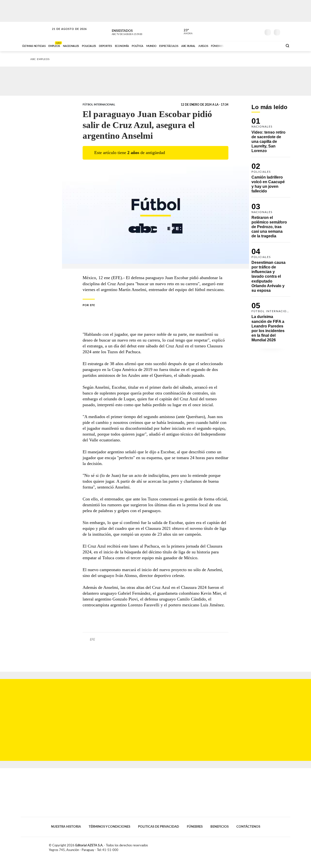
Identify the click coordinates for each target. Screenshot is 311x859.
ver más (185, 32)
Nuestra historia (66, 826)
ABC (35, 31)
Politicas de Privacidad (158, 826)
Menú (286, 32)
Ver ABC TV (136, 31)
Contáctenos (248, 826)
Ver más (270, 137)
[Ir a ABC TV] (240, 45)
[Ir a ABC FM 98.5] (273, 45)
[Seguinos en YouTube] (250, 31)
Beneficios (219, 826)
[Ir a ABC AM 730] (253, 45)
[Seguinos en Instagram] (258, 31)
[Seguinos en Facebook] (236, 31)
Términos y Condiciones (109, 826)
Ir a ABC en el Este (65, 34)
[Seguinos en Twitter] (243, 31)
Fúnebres (195, 826)
